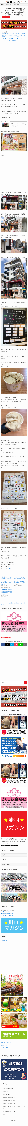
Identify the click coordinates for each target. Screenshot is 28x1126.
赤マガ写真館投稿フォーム (9, 1111)
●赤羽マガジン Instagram (7, 913)
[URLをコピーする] (25, 644)
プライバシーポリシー (8, 1088)
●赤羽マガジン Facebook (7, 915)
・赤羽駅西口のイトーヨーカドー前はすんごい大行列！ (13, 33)
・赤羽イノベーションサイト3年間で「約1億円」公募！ (13, 35)
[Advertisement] (14, 57)
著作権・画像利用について (9, 1103)
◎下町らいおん (4, 1047)
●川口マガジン (4, 940)
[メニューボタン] (1, 1)
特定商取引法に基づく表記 (9, 1100)
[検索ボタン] (26, 1)
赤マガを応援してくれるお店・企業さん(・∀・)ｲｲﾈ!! (14, 1107)
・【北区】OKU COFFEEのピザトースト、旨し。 (12, 38)
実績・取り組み (6, 1094)
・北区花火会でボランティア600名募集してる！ (12, 37)
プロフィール (6, 1091)
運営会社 (5, 1114)
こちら (9, 568)
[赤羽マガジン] (14, 1)
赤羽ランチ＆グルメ (6, 17)
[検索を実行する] (25, 682)
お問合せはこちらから (6, 1042)
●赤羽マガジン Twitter (6, 911)
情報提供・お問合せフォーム (9, 1097)
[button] (3, 644)
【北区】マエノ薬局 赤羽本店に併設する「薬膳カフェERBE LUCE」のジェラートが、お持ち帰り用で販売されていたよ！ (19, 579)
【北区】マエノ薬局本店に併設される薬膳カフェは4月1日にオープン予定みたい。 (18, 125)
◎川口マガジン (4, 1045)
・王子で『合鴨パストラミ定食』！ (9, 40)
